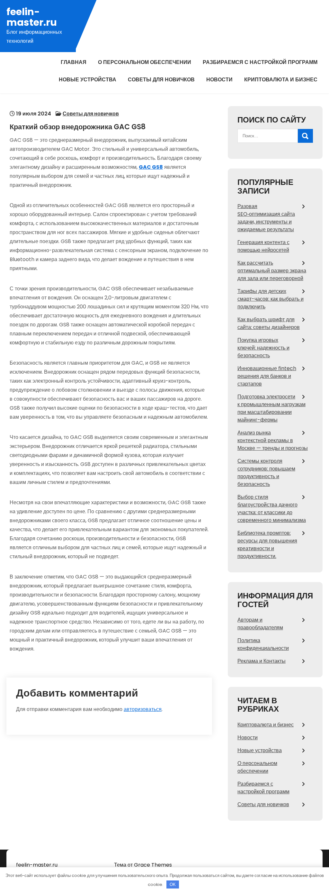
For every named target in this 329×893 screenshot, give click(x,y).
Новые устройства (87, 79)
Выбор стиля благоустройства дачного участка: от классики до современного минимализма (271, 508)
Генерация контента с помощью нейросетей (263, 246)
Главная (73, 62)
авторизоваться (143, 709)
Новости (219, 79)
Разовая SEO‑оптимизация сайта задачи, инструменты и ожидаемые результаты (266, 218)
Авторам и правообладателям (260, 623)
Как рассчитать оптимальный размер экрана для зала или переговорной (271, 270)
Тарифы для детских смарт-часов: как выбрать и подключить (270, 298)
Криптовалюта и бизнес (280, 79)
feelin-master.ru (31, 17)
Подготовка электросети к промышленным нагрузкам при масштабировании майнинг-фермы (271, 408)
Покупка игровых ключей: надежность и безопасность (263, 347)
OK (173, 884)
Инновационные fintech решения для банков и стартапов (266, 376)
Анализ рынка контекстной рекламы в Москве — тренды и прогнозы (272, 440)
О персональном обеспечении (144, 62)
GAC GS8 (151, 167)
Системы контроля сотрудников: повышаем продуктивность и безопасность (266, 472)
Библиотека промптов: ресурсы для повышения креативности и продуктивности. (267, 544)
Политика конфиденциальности (263, 644)
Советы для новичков (161, 79)
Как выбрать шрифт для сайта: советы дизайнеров (268, 323)
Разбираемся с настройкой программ (260, 62)
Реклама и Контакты (261, 661)
